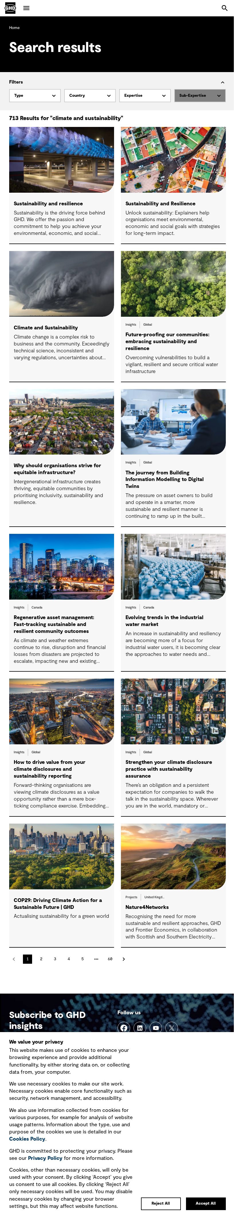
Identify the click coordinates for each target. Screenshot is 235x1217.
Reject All (161, 1203)
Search (224, 8)
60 (110, 959)
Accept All (206, 1203)
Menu (26, 8)
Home (14, 28)
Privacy (45, 1158)
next (123, 959)
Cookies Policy (27, 1139)
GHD (10, 8)
